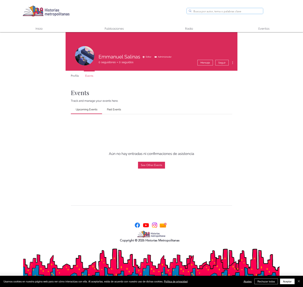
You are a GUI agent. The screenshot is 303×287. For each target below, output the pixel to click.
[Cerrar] (299, 281)
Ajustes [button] (248, 281)
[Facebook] (137, 225)
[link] (86, 109)
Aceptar (287, 281)
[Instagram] (154, 225)
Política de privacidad (176, 281)
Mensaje (205, 62)
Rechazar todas (266, 281)
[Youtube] (146, 225)
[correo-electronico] (163, 225)
